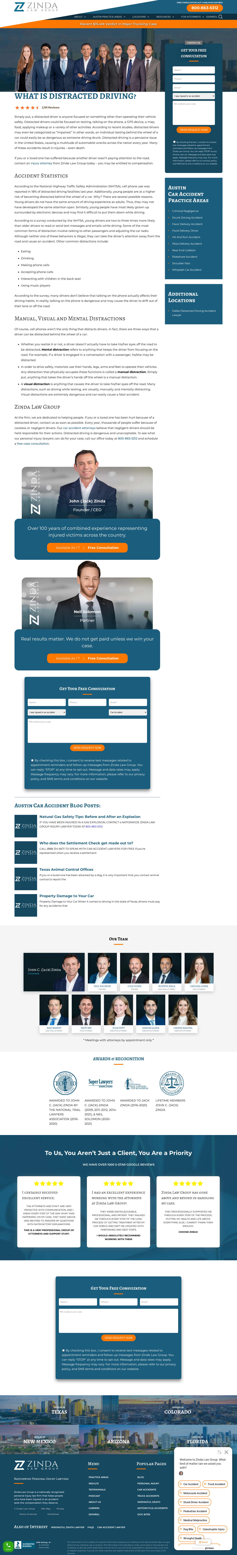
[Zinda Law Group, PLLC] (36, 6)
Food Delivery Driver (185, 230)
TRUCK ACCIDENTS (148, 1495)
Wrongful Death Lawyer (67, 1527)
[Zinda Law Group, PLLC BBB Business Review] (38, 1545)
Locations (139, 16)
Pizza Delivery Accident (187, 243)
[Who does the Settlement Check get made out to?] (26, 852)
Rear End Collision (184, 250)
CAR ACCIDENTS (146, 1489)
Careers (94, 1508)
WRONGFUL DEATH (148, 1502)
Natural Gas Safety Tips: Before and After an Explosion (90, 817)
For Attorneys (191, 16)
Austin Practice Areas (107, 16)
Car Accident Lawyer (111, 1527)
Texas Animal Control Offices (66, 869)
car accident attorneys (79, 428)
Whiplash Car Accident (187, 269)
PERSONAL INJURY (148, 1483)
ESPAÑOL (94, 1514)
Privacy (60, 1508)
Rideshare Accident (185, 256)
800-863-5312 (205, 7)
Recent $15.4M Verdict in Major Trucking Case (118, 24)
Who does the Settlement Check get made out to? (86, 843)
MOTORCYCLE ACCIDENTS (152, 1508)
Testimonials (97, 1489)
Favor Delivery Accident (187, 224)
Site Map (45, 1508)
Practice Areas (99, 1477)
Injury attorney (41, 163)
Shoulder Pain (181, 263)
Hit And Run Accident (186, 237)
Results (94, 1483)
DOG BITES (143, 1514)
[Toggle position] (219, 1452)
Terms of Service (28, 1514)
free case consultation (32, 443)
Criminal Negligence (185, 211)
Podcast (94, 1495)
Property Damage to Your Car (67, 896)
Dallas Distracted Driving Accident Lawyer (194, 313)
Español (211, 16)
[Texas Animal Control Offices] (26, 879)
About (78, 16)
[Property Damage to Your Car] (26, 905)
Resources (163, 16)
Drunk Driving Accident (187, 217)
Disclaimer (53, 1514)
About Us (95, 1502)
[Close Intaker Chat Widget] (226, 1452)
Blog (140, 1477)
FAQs (91, 1527)
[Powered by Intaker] (209, 1548)
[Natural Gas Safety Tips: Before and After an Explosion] (26, 826)
